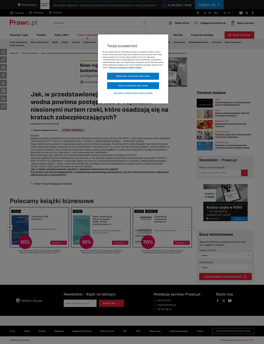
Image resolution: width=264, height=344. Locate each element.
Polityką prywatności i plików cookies (124, 67)
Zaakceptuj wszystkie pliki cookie (133, 76)
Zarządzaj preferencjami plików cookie (133, 93)
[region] (133, 69)
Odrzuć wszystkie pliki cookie (133, 85)
